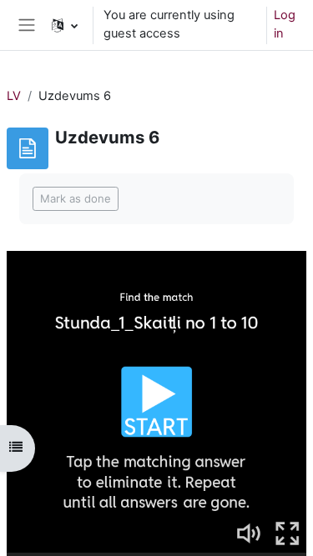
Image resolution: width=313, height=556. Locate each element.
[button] (64, 25)
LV (14, 95)
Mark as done (75, 198)
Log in (284, 24)
